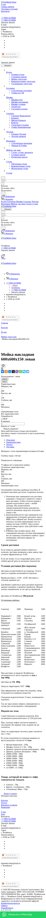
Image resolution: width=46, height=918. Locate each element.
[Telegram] (27, 371)
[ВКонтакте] (2, 371)
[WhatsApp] (20, 371)
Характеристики (13, 442)
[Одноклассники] (6, 371)
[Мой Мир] (9, 371)
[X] (13, 371)
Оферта (4, 906)
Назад (15, 285)
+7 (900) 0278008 (8, 18)
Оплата (9, 444)
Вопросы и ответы (9, 805)
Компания (5, 807)
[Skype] (24, 371)
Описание (10, 440)
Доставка (10, 447)
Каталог (4, 800)
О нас (3, 812)
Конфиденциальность (10, 903)
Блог (3, 814)
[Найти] (3, 193)
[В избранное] (3, 365)
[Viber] (16, 371)
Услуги (4, 803)
